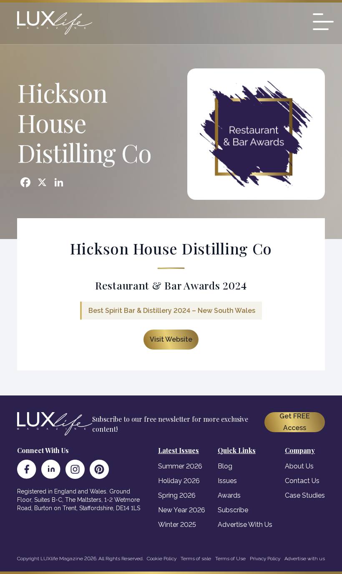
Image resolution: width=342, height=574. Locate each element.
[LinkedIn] (50, 469)
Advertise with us (304, 558)
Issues (227, 481)
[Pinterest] (99, 469)
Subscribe (233, 510)
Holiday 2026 (179, 481)
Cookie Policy (161, 558)
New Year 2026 (181, 510)
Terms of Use (230, 558)
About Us (299, 466)
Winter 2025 (177, 525)
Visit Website (171, 339)
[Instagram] (75, 469)
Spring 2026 (177, 495)
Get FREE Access (294, 422)
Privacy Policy (265, 558)
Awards (229, 495)
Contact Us (302, 481)
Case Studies (305, 495)
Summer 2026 (180, 466)
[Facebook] (26, 469)
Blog (225, 466)
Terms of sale (196, 558)
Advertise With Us (245, 525)
